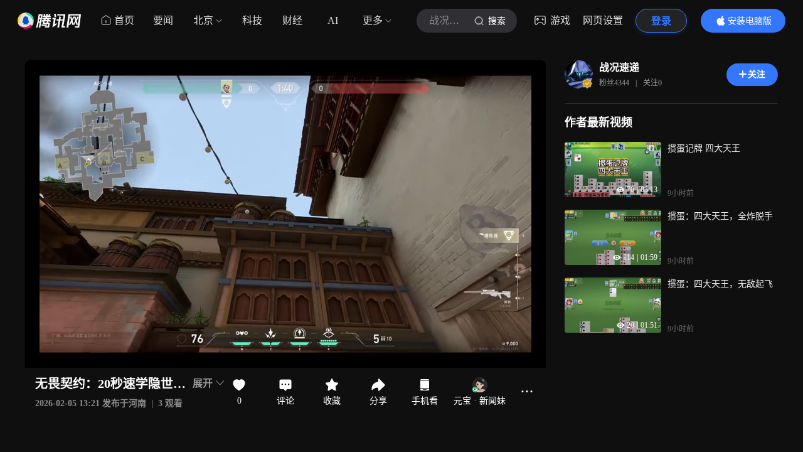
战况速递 (619, 67)
